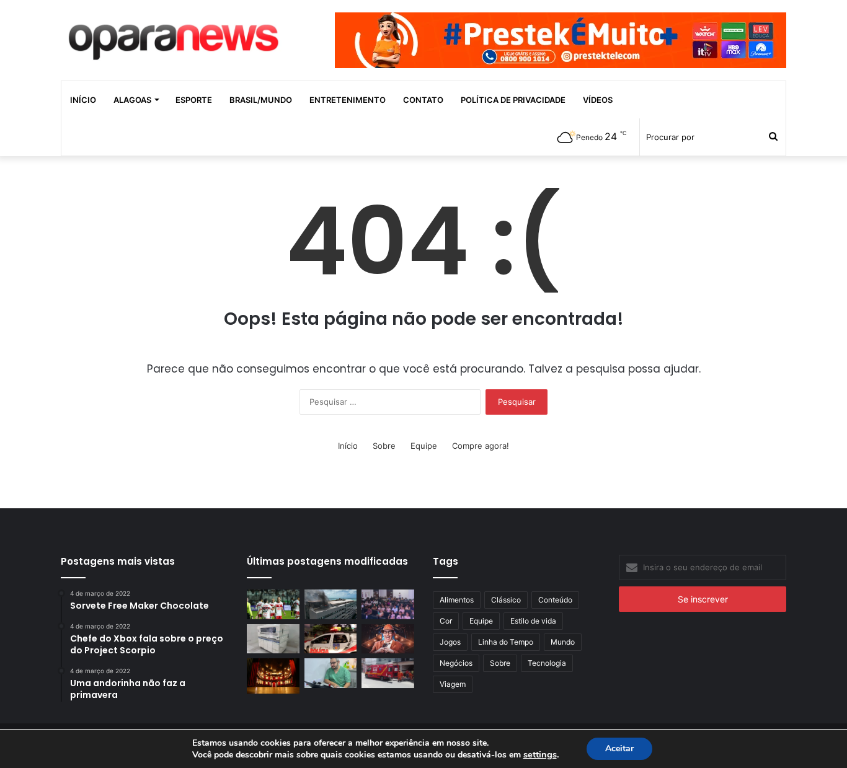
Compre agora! (480, 446)
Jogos (450, 642)
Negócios (456, 663)
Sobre (384, 446)
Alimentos (457, 599)
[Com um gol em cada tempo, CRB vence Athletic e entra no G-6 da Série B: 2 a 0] (273, 604)
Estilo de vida (533, 620)
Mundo (563, 642)
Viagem (453, 684)
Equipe (423, 446)
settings (540, 754)
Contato (423, 100)
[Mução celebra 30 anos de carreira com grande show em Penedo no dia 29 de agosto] (387, 639)
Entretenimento (347, 100)
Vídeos (598, 100)
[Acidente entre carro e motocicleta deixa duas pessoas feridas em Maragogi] (387, 673)
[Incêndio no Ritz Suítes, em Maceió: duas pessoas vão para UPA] (330, 604)
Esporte (193, 100)
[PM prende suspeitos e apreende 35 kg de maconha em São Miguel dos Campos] (330, 639)
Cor (446, 620)
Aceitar (619, 748)
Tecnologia (547, 663)
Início (83, 100)
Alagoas (132, 100)
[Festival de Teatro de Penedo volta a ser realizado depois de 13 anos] (273, 675)
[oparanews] (175, 36)
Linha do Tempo (505, 642)
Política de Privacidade (513, 100)
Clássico (506, 599)
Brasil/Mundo (260, 100)
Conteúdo (555, 599)
